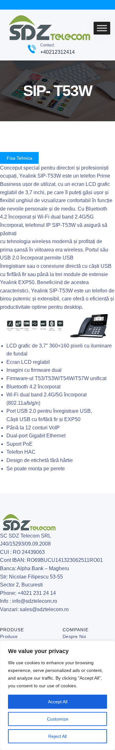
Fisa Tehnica (19, 158)
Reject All (57, 736)
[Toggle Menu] (102, 28)
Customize (57, 719)
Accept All (57, 701)
